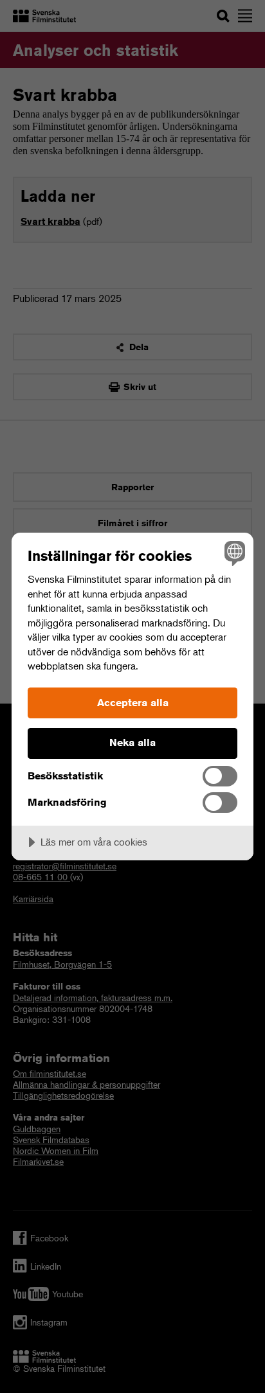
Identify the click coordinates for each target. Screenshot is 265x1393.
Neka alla (132, 742)
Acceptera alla (133, 702)
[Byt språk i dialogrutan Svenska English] (233, 553)
